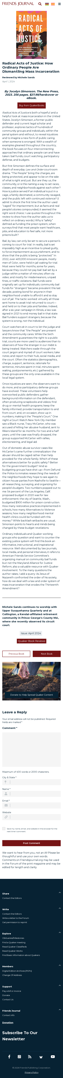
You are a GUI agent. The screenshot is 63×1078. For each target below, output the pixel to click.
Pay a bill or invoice (11, 991)
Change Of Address (12, 975)
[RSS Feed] (29, 1057)
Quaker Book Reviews (31, 641)
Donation (7, 1022)
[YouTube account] (53, 1057)
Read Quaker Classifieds (14, 946)
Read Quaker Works (12, 951)
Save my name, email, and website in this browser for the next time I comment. (32, 830)
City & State (9, 777)
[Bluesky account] (41, 1057)
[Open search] (40, 4)
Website (6, 812)
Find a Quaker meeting (13, 942)
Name (6, 789)
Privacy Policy (31, 1072)
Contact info (8, 1015)
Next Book (46, 653)
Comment (9, 728)
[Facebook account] (9, 1057)
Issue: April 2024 (31, 633)
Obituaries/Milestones (13, 938)
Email (6, 800)
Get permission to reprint (14, 922)
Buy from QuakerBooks (31, 105)
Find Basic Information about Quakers (21, 955)
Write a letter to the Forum (15, 918)
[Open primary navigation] (59, 4)
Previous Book (16, 653)
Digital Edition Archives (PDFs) (17, 971)
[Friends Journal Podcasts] (19, 1057)
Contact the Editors (12, 898)
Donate (6, 995)
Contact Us (7, 999)
